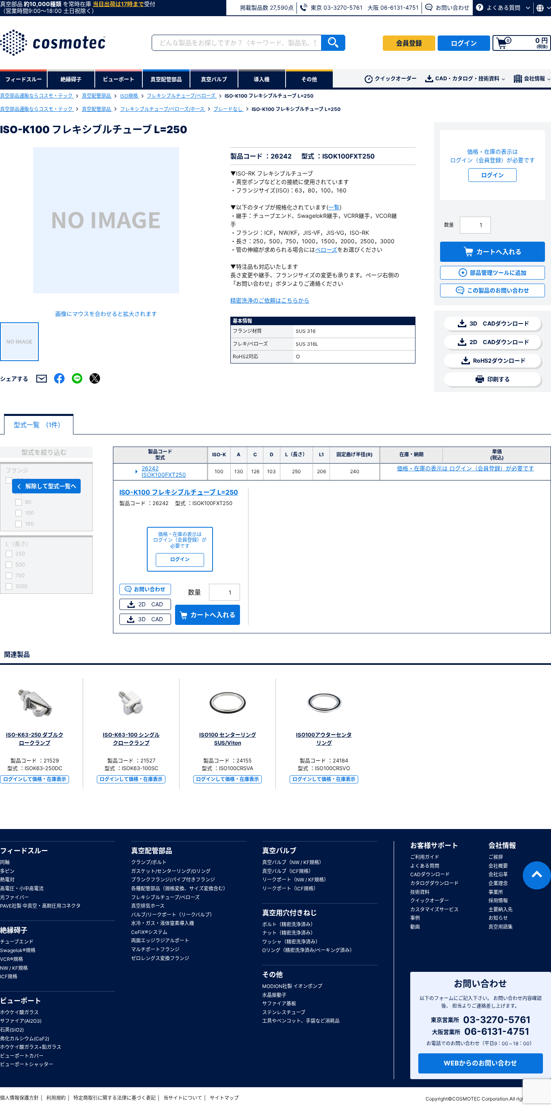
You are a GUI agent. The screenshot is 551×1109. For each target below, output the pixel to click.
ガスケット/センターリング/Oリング (171, 871)
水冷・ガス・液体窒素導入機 (162, 923)
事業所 (495, 892)
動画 (415, 927)
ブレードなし (228, 109)
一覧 (334, 207)
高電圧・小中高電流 (22, 889)
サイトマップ (224, 1098)
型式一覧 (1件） (39, 425)
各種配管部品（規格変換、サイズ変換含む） (179, 889)
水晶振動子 (274, 995)
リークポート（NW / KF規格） (295, 880)
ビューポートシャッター (26, 1064)
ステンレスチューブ (283, 1012)
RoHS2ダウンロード (499, 360)
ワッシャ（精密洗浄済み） (291, 942)
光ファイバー (14, 897)
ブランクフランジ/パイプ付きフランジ (173, 880)
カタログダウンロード (434, 883)
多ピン (7, 871)
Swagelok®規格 (17, 950)
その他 (272, 975)
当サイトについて (182, 1098)
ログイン (464, 43)
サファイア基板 (279, 1003)
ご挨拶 (495, 857)
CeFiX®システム (149, 932)
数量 (449, 225)
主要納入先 (500, 909)
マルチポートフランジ (155, 949)
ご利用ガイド (424, 857)
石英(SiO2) (12, 1030)
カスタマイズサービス (434, 909)
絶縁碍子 (13, 930)
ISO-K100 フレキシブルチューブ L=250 (178, 492)
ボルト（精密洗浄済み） (288, 924)
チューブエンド (16, 942)
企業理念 (498, 883)
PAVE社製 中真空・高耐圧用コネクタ (40, 906)
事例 (415, 918)
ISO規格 (129, 96)
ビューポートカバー (22, 1056)
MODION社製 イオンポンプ (292, 986)
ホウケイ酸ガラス (19, 1012)
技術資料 (420, 892)
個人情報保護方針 (19, 1098)
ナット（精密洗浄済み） (288, 933)
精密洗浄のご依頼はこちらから (269, 300)
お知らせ (498, 918)
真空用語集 (500, 927)
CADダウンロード (430, 874)
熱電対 (7, 880)
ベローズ (326, 249)
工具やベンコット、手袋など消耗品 (301, 1021)
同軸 (5, 862)
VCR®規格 (11, 959)
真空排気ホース (148, 906)
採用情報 (498, 901)
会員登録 (409, 43)
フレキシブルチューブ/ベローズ (182, 96)
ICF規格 (8, 976)
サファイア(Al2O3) (21, 1021)
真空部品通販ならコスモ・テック (37, 96)
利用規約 (56, 1098)
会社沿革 (498, 874)
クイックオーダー (396, 78)
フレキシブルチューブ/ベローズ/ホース (163, 109)
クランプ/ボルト (149, 862)
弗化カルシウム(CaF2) (24, 1039)
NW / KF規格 (14, 968)
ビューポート (20, 1001)
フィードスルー (24, 851)
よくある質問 (503, 7)
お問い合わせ (452, 7)
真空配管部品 (97, 96)
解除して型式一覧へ (50, 485)
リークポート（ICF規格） (290, 889)
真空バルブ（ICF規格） (287, 871)
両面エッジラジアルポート (160, 941)
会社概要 (498, 866)
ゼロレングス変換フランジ (160, 958)
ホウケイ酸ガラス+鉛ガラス (30, 1047)
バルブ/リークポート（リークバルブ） (173, 915)
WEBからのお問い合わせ (480, 1063)
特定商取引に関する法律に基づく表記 (114, 1098)
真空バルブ (279, 851)
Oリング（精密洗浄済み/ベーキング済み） (308, 950)
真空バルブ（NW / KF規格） (293, 862)
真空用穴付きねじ (289, 913)
